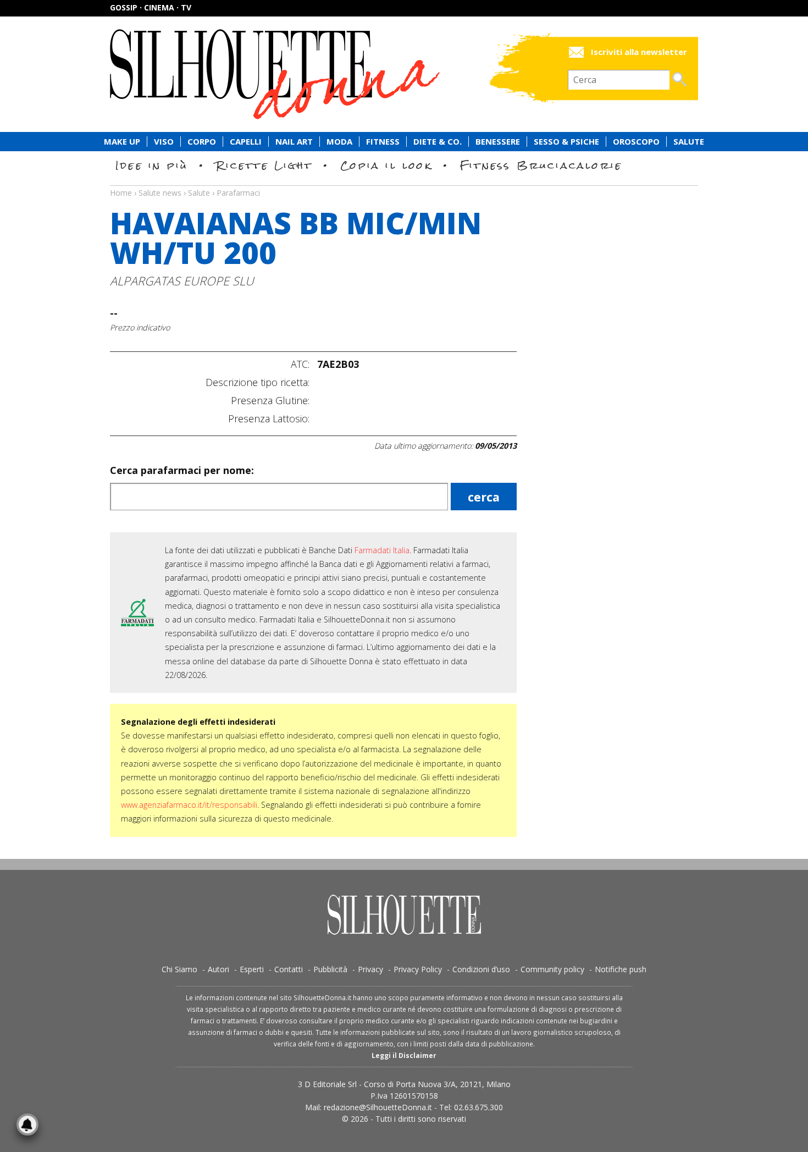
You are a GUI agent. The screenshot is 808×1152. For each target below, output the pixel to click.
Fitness (383, 141)
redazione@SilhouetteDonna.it (378, 1107)
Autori (218, 969)
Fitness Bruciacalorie (541, 165)
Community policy (552, 969)
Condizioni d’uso (481, 969)
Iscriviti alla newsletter (639, 52)
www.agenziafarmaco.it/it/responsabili (189, 805)
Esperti (252, 969)
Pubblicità (330, 969)
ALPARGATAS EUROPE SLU (182, 281)
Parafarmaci (238, 193)
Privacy (370, 969)
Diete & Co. (437, 141)
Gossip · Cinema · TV (150, 7)
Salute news (404, 182)
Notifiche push (620, 969)
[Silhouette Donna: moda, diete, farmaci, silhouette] (321, 74)
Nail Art (294, 141)
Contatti (288, 969)
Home (121, 193)
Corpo (201, 141)
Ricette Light (264, 165)
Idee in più (151, 165)
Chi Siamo (179, 969)
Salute (688, 141)
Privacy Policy (418, 969)
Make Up (122, 141)
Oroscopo (636, 141)
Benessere (497, 141)
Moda (339, 141)
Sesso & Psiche (566, 141)
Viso (164, 141)
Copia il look (386, 165)
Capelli (246, 141)
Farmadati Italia (382, 550)
